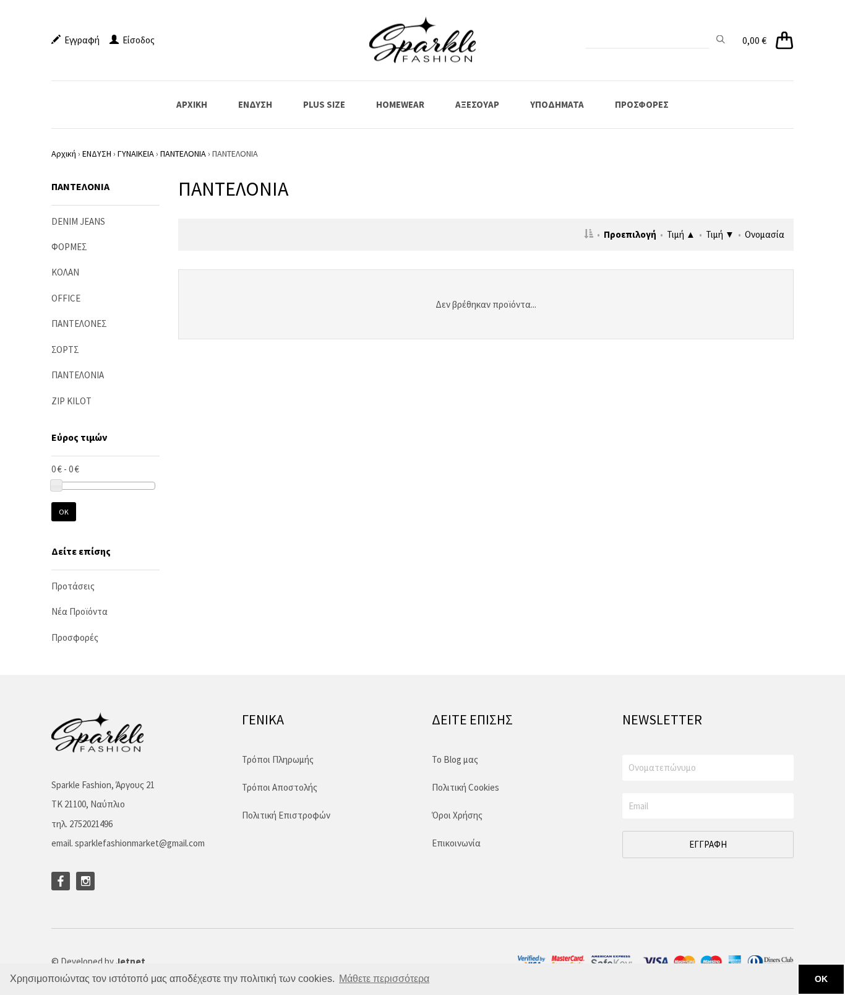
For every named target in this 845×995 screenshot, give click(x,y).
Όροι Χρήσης (457, 815)
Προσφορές (74, 637)
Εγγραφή (80, 40)
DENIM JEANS (78, 221)
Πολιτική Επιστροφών (286, 815)
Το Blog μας (455, 759)
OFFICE (65, 298)
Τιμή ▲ (681, 234)
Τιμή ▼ (720, 234)
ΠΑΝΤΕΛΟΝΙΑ (183, 153)
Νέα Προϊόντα (79, 611)
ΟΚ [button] (821, 979)
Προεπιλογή (630, 234)
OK (64, 511)
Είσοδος (137, 40)
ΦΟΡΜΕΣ (69, 247)
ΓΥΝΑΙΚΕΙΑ (136, 153)
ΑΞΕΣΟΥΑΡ (477, 104)
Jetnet (130, 961)
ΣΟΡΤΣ (65, 349)
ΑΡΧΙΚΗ (191, 104)
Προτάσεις (73, 586)
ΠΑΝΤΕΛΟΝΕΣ (79, 323)
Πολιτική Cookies (465, 787)
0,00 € (754, 40)
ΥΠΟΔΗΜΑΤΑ (557, 104)
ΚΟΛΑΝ (65, 272)
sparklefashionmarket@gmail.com (140, 843)
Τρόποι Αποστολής (279, 787)
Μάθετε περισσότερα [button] (384, 978)
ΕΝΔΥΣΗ (255, 104)
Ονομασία (764, 234)
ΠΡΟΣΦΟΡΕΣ (642, 104)
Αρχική (63, 153)
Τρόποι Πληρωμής (278, 759)
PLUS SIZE (324, 104)
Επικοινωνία (456, 843)
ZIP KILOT (71, 401)
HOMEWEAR (400, 104)
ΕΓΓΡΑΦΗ (708, 844)
